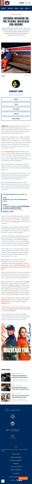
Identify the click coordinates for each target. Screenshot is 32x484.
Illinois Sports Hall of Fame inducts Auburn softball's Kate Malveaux (20, 389)
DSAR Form (16, 463)
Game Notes (21, 119)
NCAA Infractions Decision (16, 477)
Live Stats (22, 109)
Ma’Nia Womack (5, 299)
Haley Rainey (15, 294)
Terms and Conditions (16, 460)
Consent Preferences (16, 457)
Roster (16, 8)
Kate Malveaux (11, 151)
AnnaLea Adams (11, 310)
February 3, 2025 (8, 211)
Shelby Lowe (15, 221)
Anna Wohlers (21, 265)
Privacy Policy (16, 454)
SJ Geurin (9, 292)
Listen (22, 104)
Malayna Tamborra (14, 285)
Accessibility (16, 473)
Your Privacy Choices (16, 466)
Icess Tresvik (19, 263)
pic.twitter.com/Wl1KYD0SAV (12, 208)
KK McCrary (25, 239)
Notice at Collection (16, 469)
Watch (22, 99)
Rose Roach (4, 267)
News (21, 8)
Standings (28, 8)
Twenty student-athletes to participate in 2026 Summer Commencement (19, 377)
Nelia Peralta (4, 265)
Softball (13, 373)
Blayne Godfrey (13, 308)
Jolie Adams (27, 308)
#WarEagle (26, 206)
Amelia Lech (16, 267)
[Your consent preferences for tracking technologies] (2, 481)
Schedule (10, 8)
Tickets (22, 114)
